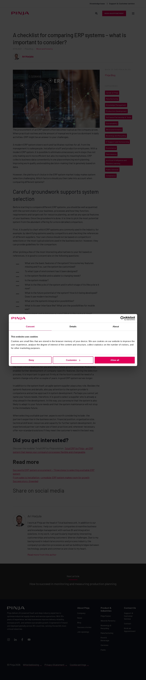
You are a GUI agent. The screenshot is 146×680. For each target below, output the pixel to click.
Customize (71, 360)
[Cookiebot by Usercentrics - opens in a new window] (122, 318)
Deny (31, 360)
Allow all (114, 360)
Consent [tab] (30, 326)
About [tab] (116, 326)
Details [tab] (73, 326)
